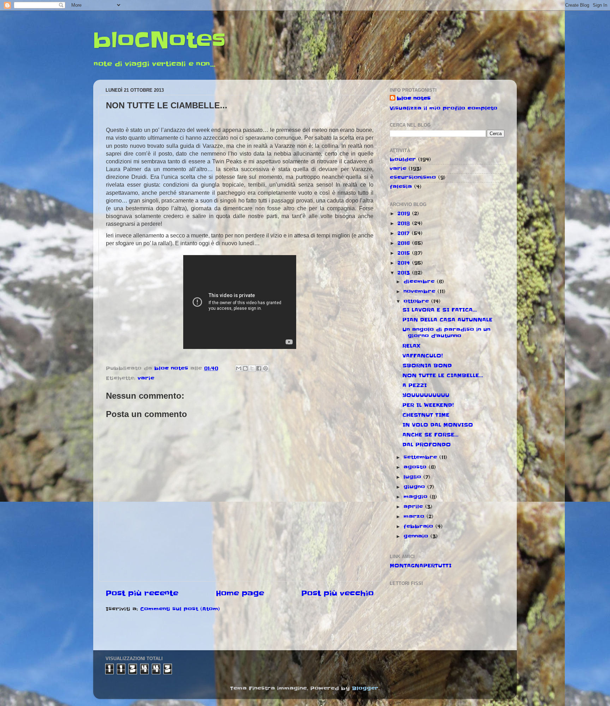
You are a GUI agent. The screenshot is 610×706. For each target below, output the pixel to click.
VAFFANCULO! (422, 355)
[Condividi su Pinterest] (265, 368)
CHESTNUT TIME (425, 414)
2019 (404, 213)
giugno (415, 486)
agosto (416, 467)
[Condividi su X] (252, 368)
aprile (414, 506)
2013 (404, 272)
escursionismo (413, 177)
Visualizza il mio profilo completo (443, 108)
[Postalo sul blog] (245, 368)
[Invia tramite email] (238, 368)
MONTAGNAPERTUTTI (420, 565)
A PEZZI (414, 385)
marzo (414, 516)
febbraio (419, 526)
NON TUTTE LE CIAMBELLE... (442, 375)
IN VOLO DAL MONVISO (437, 424)
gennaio (416, 536)
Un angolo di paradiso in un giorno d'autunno (446, 332)
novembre (420, 291)
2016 (404, 243)
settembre (421, 457)
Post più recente (142, 593)
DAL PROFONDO (426, 444)
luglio (413, 477)
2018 (404, 223)
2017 (404, 233)
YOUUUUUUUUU (425, 395)
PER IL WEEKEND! (428, 405)
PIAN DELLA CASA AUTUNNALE (447, 319)
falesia (401, 186)
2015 (404, 253)
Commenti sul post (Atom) (180, 609)
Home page (240, 593)
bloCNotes (159, 40)
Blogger (365, 688)
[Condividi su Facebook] (258, 368)
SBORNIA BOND (427, 365)
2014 (404, 262)
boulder (403, 159)
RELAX (411, 345)
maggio (416, 496)
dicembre (420, 281)
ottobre (417, 301)
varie (146, 378)
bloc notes (414, 98)
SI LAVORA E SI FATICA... (439, 309)
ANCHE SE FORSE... (430, 434)
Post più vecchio (337, 593)
